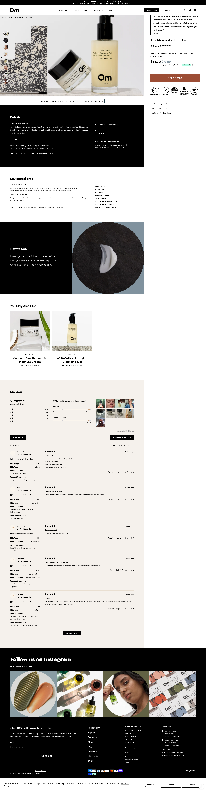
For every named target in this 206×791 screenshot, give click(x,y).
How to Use (75, 101)
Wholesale (128, 757)
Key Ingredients (59, 101)
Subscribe (46, 756)
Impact (92, 732)
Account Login (130, 742)
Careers (127, 762)
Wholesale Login (130, 748)
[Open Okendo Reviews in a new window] (125, 431)
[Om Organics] (21, 10)
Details (44, 101)
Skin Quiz (93, 756)
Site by (187, 771)
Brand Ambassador (131, 759)
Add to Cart (30, 346)
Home (4, 17)
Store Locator (166, 749)
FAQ (90, 746)
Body (86, 10)
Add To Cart (175, 78)
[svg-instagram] (91, 760)
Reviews (99, 101)
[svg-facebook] (89, 760)
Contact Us (128, 739)
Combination (11, 17)
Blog (110, 10)
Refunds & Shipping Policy (133, 731)
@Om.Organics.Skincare (21, 666)
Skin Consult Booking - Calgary (172, 752)
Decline (192, 785)
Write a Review (124, 438)
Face (75, 10)
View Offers (151, 10)
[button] (161, 46)
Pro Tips (88, 101)
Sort (113, 445)
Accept (171, 785)
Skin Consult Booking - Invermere (173, 755)
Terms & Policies (40, 771)
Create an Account (131, 745)
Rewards (98, 10)
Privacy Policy (39, 773)
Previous (3, 91)
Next (140, 91)
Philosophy (94, 727)
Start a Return (129, 734)
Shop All (63, 10)
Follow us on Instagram (40, 659)
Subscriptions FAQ (131, 736)
